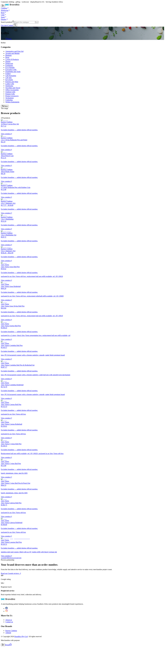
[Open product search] (15, 25)
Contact (10, 25)
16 (20, 558)
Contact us (9, 622)
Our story (4, 25)
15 (19, 558)
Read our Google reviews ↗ (11, 573)
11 (11, 558)
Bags (2, 13)
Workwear (4, 10)
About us (8, 620)
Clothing (4, 8)
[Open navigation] (3, 5)
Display (3, 19)
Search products (6, 22)
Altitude (8, 633)
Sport (3, 17)
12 (13, 558)
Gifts (2, 15)
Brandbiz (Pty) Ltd (21, 636)
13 (15, 558)
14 (17, 558)
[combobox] (24, 22)
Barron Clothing (11, 631)
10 (10, 558)
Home (9, 39)
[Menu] (3, 645)
